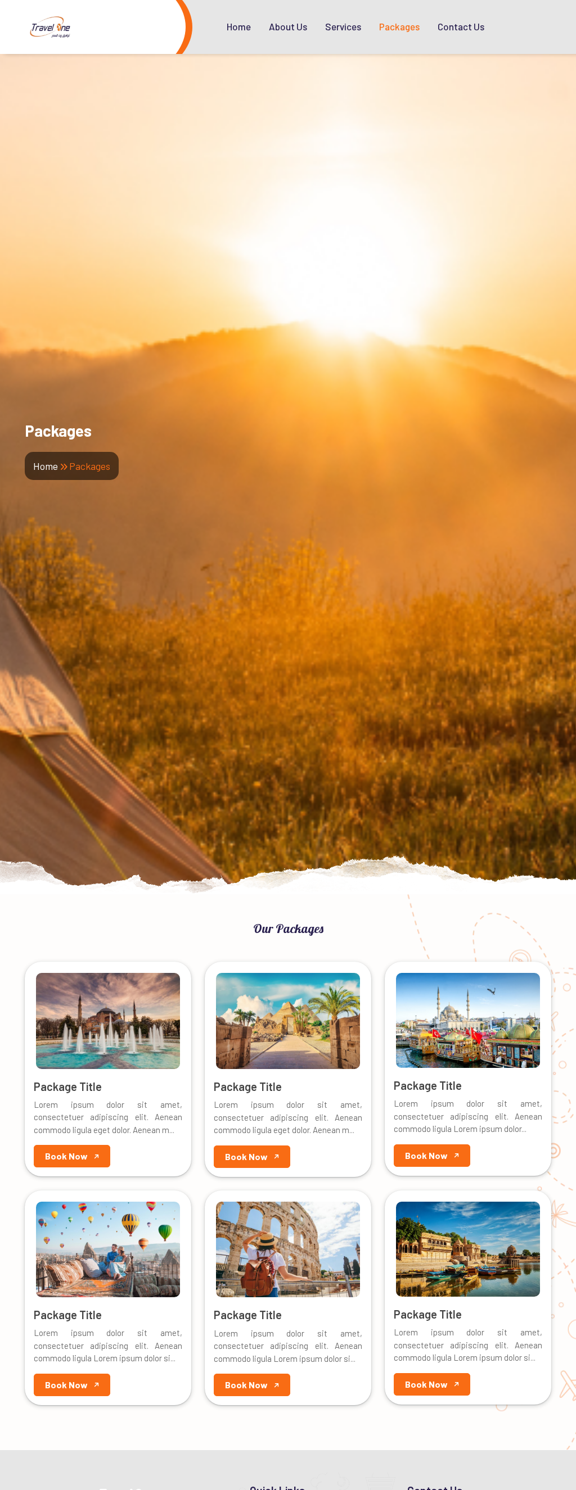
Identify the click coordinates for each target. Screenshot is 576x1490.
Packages (399, 26)
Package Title (68, 1086)
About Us (288, 26)
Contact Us (461, 26)
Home (239, 26)
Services (343, 26)
